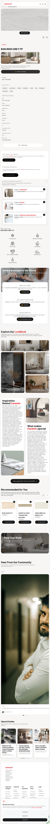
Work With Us (17, 795)
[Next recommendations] (47, 495)
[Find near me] (42, 4)
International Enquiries (33, 794)
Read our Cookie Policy (37, 807)
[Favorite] (47, 37)
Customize (25, 812)
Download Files (11, 175)
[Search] (40, 4)
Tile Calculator (10, 160)
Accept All (25, 819)
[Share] (43, 37)
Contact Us (32, 791)
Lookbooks (24, 791)
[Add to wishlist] (14, 502)
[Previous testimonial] (2, 571)
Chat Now (26, 305)
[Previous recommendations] (43, 495)
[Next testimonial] (6, 571)
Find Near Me (24, 145)
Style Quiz (24, 793)
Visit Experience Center (25, 319)
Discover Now (11, 544)
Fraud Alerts (41, 795)
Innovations (16, 793)
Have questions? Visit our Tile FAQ (24, 481)
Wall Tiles (7, 793)
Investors (16, 797)
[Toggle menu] (45, 4)
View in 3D (25, 33)
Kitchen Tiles (8, 796)
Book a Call (26, 292)
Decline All (25, 816)
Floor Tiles (7, 791)
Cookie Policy (41, 793)
